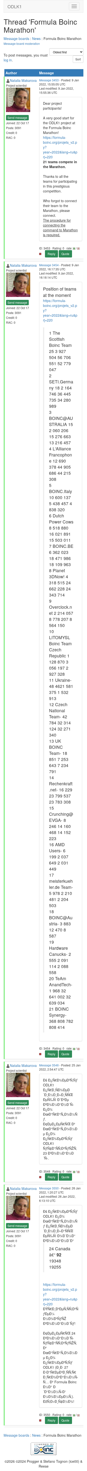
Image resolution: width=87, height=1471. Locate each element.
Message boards (16, 38)
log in (8, 59)
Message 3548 (49, 1065)
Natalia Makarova (23, 80)
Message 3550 (49, 1188)
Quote (65, 254)
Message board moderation (22, 43)
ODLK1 (14, 6)
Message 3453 (49, 80)
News (36, 38)
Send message (17, 117)
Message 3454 (49, 265)
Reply (51, 254)
